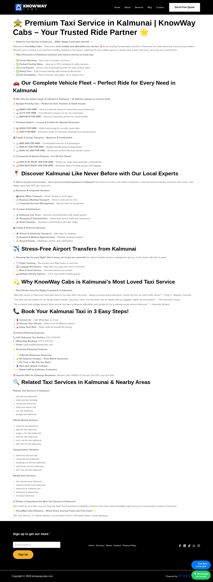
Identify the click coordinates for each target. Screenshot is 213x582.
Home (117, 7)
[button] (184, 7)
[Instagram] (198, 545)
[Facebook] (180, 545)
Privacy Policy (129, 545)
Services (139, 7)
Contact (160, 7)
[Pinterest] (189, 545)
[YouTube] (184, 545)
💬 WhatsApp (201, 575)
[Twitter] (194, 545)
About (127, 7)
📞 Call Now (201, 564)
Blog (150, 7)
